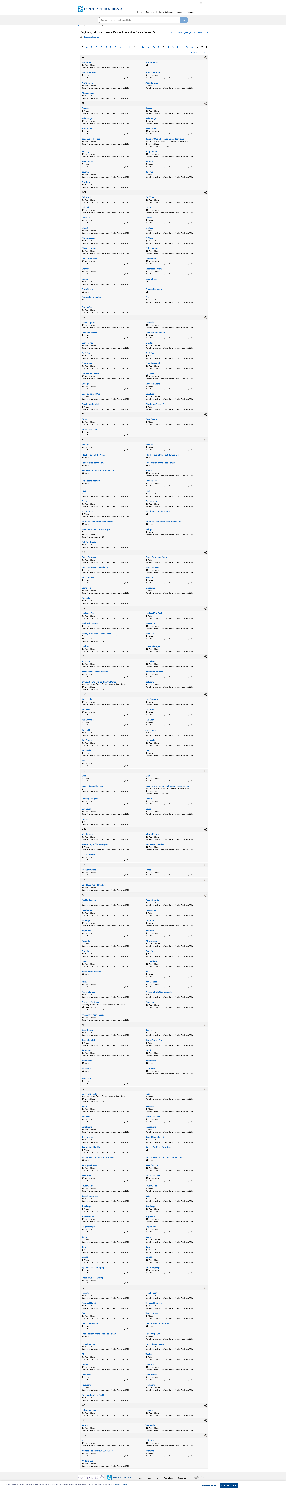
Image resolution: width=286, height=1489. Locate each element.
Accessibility (168, 1478)
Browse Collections (166, 12)
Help (157, 1478)
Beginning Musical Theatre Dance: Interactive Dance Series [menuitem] (103, 26)
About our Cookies (121, 1484)
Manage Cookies (209, 1485)
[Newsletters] (196, 1476)
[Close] (282, 1485)
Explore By (150, 12)
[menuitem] (80, 26)
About (179, 12)
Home (139, 12)
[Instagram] (196, 1479)
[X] (202, 1476)
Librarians (190, 12)
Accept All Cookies (229, 1485)
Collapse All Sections (199, 53)
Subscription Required (90, 37)
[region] (143, 1485)
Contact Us (182, 1478)
